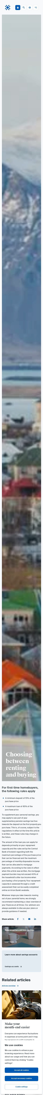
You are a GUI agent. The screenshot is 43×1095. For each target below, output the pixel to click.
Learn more (9, 942)
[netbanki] (17, 7)
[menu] (35, 7)
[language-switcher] (29, 7)
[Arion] (8, 7)
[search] (23, 7)
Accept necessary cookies (21, 1078)
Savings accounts (12, 966)
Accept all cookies (21, 1070)
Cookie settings (21, 1087)
